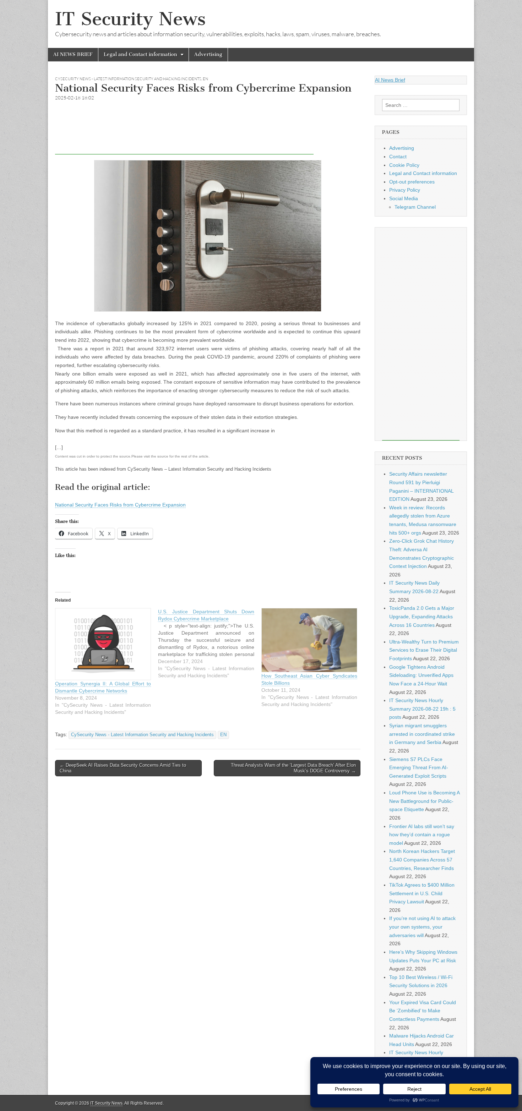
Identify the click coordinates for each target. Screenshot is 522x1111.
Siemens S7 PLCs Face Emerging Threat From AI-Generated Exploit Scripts (418, 767)
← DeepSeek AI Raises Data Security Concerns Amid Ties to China (123, 767)
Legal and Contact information (140, 54)
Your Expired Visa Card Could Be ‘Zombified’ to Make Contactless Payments (422, 1011)
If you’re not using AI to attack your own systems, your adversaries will (422, 926)
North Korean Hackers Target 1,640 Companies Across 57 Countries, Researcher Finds (422, 859)
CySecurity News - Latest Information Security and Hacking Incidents (128, 78)
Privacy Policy (404, 190)
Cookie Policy (404, 165)
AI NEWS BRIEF (73, 54)
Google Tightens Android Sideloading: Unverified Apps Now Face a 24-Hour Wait (421, 675)
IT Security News (130, 19)
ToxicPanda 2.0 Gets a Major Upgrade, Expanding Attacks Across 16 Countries (421, 616)
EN (205, 78)
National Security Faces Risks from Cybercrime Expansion (120, 505)
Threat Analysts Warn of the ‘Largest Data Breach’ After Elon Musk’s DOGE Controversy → (293, 767)
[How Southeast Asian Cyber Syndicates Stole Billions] (309, 640)
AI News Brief (390, 80)
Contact (398, 156)
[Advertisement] (184, 138)
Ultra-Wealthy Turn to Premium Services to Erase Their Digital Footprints (424, 650)
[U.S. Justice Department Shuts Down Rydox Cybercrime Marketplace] (209, 643)
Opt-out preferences (412, 182)
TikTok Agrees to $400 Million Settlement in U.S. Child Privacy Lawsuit (422, 893)
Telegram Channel (415, 207)
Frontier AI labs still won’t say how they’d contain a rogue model (421, 834)
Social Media (403, 198)
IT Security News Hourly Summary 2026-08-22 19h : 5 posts (422, 708)
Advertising (208, 54)
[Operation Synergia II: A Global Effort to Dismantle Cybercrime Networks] (103, 644)
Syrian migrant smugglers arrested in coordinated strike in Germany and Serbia (422, 734)
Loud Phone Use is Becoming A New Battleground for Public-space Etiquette (424, 801)
